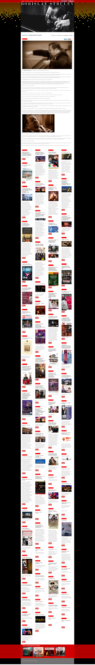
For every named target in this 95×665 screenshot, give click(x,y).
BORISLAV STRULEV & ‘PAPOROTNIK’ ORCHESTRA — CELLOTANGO (60, 649)
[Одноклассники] (67, 39)
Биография (27, 1)
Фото (39, 1)
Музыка (42, 1)
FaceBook (66, 35)
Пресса (54, 1)
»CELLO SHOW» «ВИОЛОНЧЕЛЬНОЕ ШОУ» (49, 648)
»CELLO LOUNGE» (37, 648)
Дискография (46, 1)
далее (37, 177)
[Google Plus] (70, 39)
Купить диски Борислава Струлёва (31, 645)
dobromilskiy (28, 591)
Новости (31, 1)
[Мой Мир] (69, 39)
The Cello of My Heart (27, 648)
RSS (72, 35)
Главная (23, 1)
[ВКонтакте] (64, 39)
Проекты (35, 1)
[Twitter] (66, 39)
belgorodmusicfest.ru (64, 510)
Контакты (58, 1)
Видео (51, 1)
